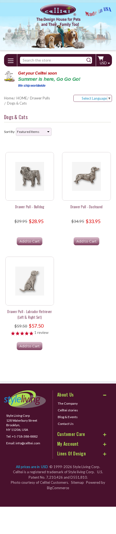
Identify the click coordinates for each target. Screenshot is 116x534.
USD (104, 63)
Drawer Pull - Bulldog (29, 206)
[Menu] (10, 59)
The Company (68, 403)
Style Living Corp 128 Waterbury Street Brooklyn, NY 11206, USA (21, 422)
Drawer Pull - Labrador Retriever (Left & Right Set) (29, 314)
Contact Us (66, 424)
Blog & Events (68, 417)
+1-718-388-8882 (25, 436)
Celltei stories (68, 410)
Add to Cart (29, 241)
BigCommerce (58, 488)
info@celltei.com (28, 443)
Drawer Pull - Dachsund (86, 206)
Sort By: (9, 132)
